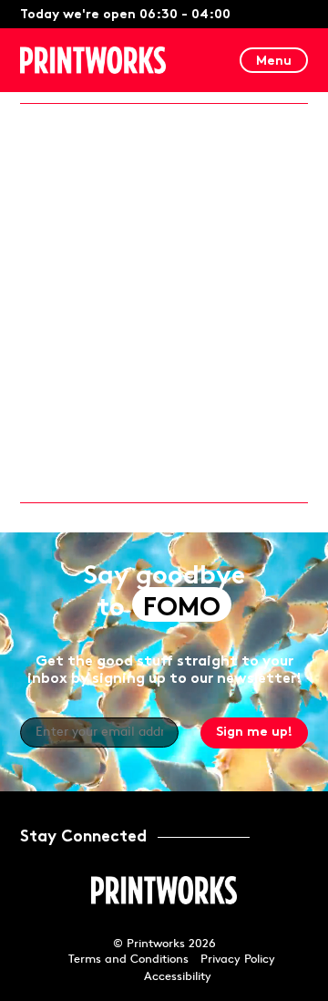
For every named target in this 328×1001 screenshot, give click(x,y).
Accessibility (177, 977)
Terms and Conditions (128, 959)
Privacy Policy (237, 959)
